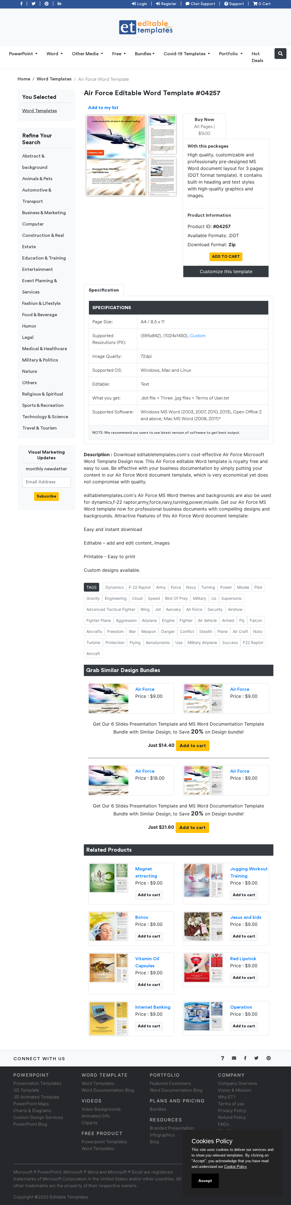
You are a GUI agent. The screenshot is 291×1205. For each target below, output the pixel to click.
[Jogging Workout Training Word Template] (203, 880)
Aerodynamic (158, 642)
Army (161, 587)
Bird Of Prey (176, 598)
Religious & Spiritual (42, 394)
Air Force (194, 609)
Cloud (137, 598)
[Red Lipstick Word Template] (203, 967)
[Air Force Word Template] (203, 698)
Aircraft (93, 653)
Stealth (205, 631)
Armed (228, 620)
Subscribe (46, 496)
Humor (29, 326)
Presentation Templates (37, 1083)
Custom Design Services (38, 1117)
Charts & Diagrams (32, 1110)
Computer (33, 224)
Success (230, 642)
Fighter (186, 620)
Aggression (126, 620)
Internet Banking (153, 1007)
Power (226, 587)
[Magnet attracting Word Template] (108, 878)
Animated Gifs (96, 1116)
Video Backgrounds (101, 1109)
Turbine (93, 642)
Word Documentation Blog (108, 1090)
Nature (29, 371)
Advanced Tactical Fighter (110, 609)
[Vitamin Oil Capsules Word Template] (108, 967)
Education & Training (44, 258)
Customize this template (226, 271)
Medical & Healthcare (44, 349)
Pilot (258, 587)
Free (117, 54)
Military (199, 598)
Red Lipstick (243, 959)
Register (168, 4)
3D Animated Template (36, 1097)
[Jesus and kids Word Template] (203, 926)
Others (29, 383)
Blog (154, 1141)
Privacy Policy (232, 1110)
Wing (145, 609)
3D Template (26, 1090)
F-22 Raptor (140, 587)
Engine (168, 620)
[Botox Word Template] (108, 926)
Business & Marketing (44, 213)
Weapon (148, 631)
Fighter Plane (98, 620)
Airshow (235, 609)
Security (215, 609)
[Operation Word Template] (203, 1016)
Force (176, 587)
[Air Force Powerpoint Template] (108, 698)
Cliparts (89, 1122)
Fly (242, 620)
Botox (141, 917)
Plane (222, 631)
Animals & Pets (37, 179)
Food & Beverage (39, 315)
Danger (168, 631)
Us (213, 598)
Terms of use (231, 1103)
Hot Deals (257, 57)
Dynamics (114, 587)
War (132, 631)
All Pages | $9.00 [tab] (204, 126)
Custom (198, 335)
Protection (114, 642)
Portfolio (229, 54)
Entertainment (37, 269)
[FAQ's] (226, 1058)
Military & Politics (40, 360)
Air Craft (240, 631)
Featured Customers (170, 1083)
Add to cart (193, 745)
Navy (191, 587)
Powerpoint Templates (104, 1141)
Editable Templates (69, 1197)
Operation (241, 1007)
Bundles (143, 54)
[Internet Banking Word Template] (108, 1018)
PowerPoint (21, 54)
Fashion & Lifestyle (41, 303)
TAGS (91, 587)
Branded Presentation (172, 1128)
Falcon (256, 620)
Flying (135, 642)
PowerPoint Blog (30, 1124)
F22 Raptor (253, 642)
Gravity (93, 598)
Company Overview (237, 1083)
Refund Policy (232, 1117)
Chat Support (202, 4)
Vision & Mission (234, 1090)
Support (236, 4)
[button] (280, 53)
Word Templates (54, 79)
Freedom (115, 631)
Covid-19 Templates (185, 54)
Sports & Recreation (43, 405)
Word (53, 54)
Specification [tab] (104, 290)
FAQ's (223, 1124)
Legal (28, 337)
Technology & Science (45, 417)
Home (24, 79)
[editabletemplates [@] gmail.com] (237, 1058)
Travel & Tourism (39, 428)
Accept (205, 1180)
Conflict (187, 631)
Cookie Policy (235, 1166)
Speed (154, 598)
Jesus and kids (245, 917)
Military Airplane (202, 642)
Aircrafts (94, 631)
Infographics (162, 1135)
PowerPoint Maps (31, 1103)
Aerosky (173, 609)
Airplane (149, 620)
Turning (208, 587)
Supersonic (231, 598)
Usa (178, 642)
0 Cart (264, 4)
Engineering (116, 598)
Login (141, 4)
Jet (158, 609)
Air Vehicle (207, 620)
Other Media (86, 54)
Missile (243, 587)
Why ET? (227, 1097)
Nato (257, 631)
